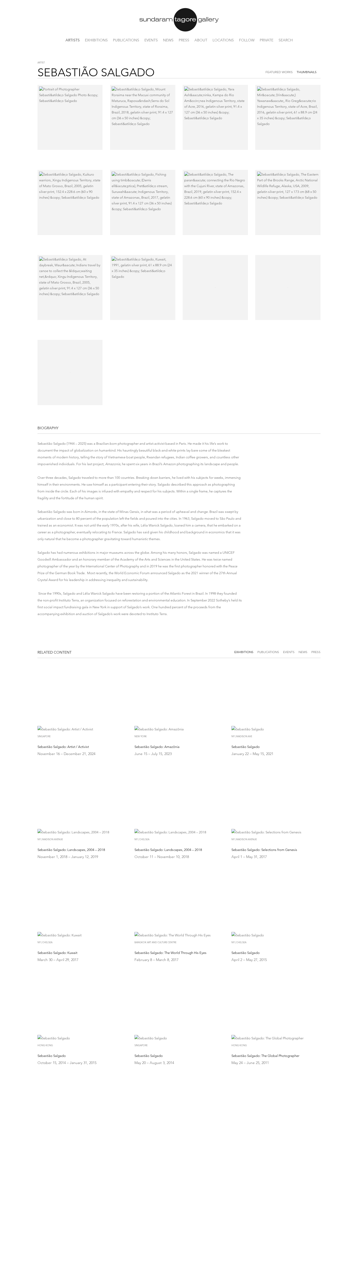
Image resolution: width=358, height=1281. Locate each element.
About (200, 40)
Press (184, 40)
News (168, 40)
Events (151, 40)
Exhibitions (96, 40)
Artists (73, 40)
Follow (246, 40)
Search (286, 40)
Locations (223, 40)
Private (266, 40)
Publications (126, 40)
